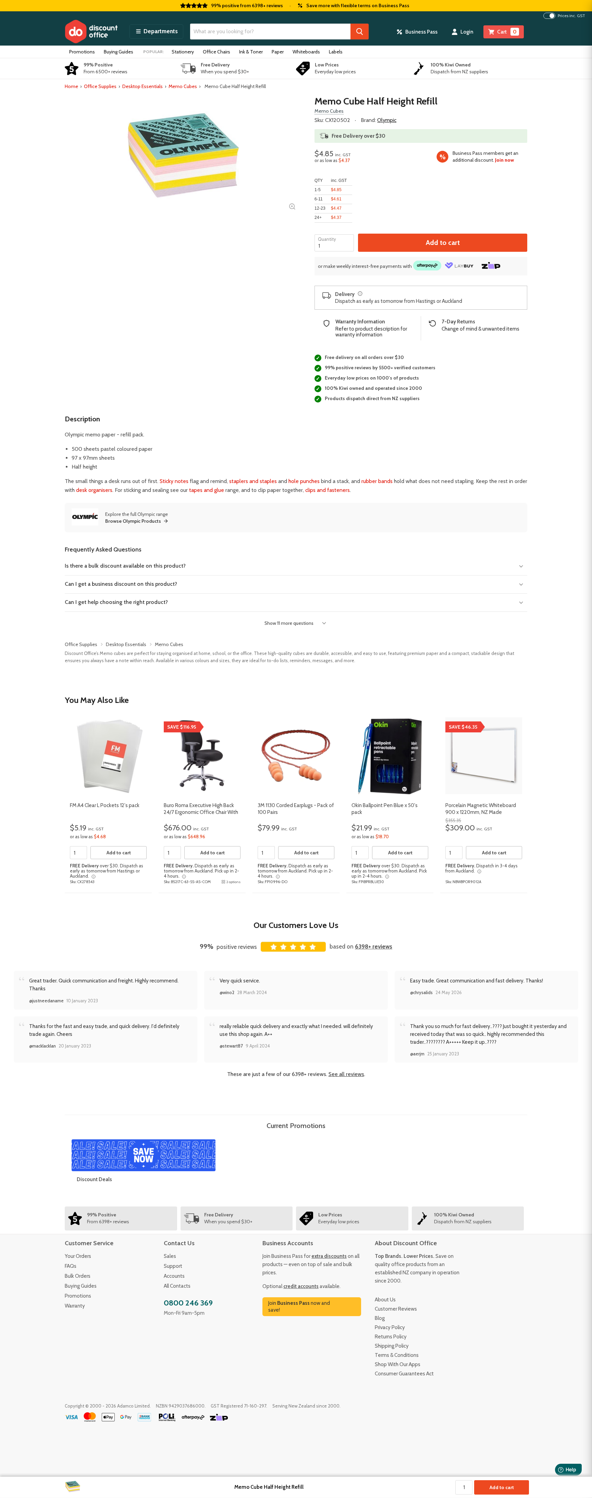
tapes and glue (206, 490)
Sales (170, 1256)
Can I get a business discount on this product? (121, 584)
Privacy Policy (390, 1327)
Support (173, 1266)
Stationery (183, 52)
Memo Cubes (183, 86)
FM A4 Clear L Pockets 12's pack (104, 805)
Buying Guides (118, 52)
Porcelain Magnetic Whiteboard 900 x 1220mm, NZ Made (480, 808)
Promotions (82, 52)
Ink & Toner (251, 52)
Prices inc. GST (571, 15)
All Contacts (177, 1286)
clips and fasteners (327, 490)
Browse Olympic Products (133, 521)
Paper (278, 52)
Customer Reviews (396, 1309)
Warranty (75, 1306)
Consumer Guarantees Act (404, 1374)
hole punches (304, 481)
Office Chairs (216, 52)
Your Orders (78, 1256)
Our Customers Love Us (296, 925)
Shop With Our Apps (397, 1364)
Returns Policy (391, 1337)
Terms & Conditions (397, 1355)
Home (71, 86)
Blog (380, 1318)
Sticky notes (174, 481)
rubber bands (377, 481)
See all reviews (346, 1074)
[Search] (359, 31)
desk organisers (94, 490)
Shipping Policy (392, 1346)
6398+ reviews (373, 946)
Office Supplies (100, 86)
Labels (336, 52)
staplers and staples (253, 481)
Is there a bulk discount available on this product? (125, 565)
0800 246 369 (188, 1303)
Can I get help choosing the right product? (116, 602)
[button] (156, 31)
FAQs (70, 1266)
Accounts (174, 1276)
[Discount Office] (91, 32)
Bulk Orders (77, 1276)
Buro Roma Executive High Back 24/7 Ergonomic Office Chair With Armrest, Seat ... (201, 812)
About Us (385, 1300)
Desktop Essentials (142, 86)
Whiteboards (306, 52)
